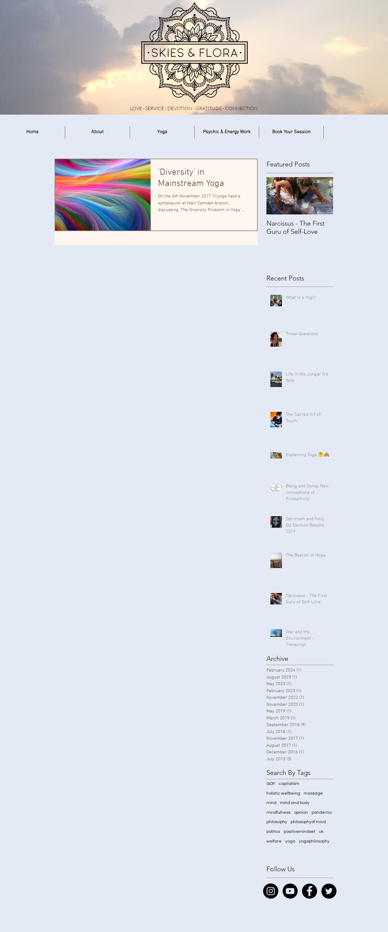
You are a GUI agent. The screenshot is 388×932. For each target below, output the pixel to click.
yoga (290, 841)
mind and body (294, 803)
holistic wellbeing (283, 793)
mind (271, 803)
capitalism (289, 784)
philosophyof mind (308, 822)
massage (313, 793)
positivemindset (299, 831)
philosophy (276, 822)
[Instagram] (270, 891)
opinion (301, 812)
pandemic (322, 812)
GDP (270, 784)
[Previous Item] (276, 195)
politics (273, 831)
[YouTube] (290, 891)
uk (321, 831)
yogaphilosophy (314, 841)
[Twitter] (328, 891)
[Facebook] (309, 891)
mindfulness (278, 812)
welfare (274, 841)
